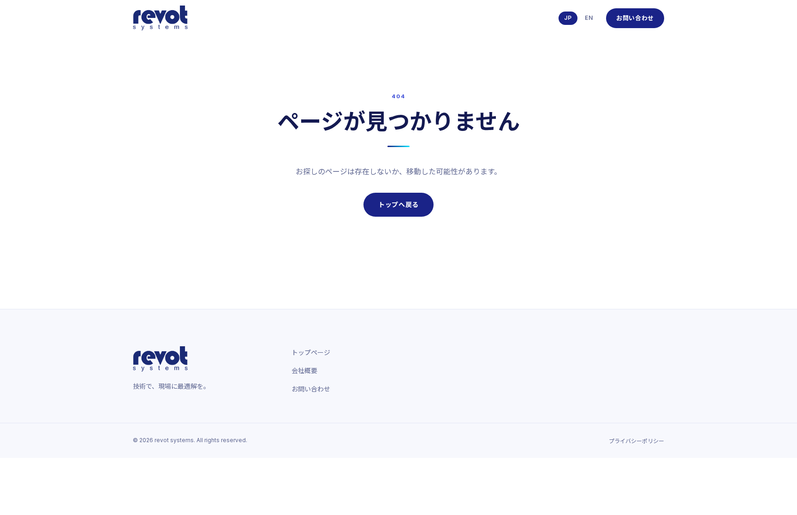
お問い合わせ (635, 18)
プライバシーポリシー (636, 441)
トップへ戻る (398, 204)
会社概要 (304, 370)
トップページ (310, 352)
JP (568, 17)
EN (589, 17)
